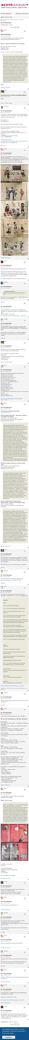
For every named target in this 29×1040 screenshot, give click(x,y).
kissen (5, 365)
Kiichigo (5, 881)
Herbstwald (3, 338)
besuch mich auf (7, 398)
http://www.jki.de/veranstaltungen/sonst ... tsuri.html (12, 999)
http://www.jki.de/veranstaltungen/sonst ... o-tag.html (12, 685)
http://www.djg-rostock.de (11, 135)
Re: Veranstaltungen (6, 110)
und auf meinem (18, 398)
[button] (18, 27)
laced (5, 586)
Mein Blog (2, 567)
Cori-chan (6, 282)
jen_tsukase (6, 106)
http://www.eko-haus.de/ (6, 412)
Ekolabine (6, 570)
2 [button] (16, 27)
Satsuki (5, 148)
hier (20, 564)
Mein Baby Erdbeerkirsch (5, 87)
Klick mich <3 (3, 145)
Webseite (9, 13)
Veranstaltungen (6, 22)
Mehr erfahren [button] (10, 1033)
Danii (6, 549)
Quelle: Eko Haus (7, 81)
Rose (6, 90)
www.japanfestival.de (8, 580)
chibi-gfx (6, 399)
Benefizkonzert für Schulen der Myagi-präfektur (14, 95)
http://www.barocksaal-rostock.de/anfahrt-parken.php (12, 141)
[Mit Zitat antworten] (25, 31)
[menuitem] (25, 14)
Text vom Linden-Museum (19, 821)
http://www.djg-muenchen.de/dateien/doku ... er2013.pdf (13, 315)
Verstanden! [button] (8, 1037)
